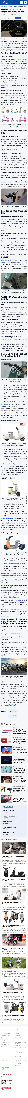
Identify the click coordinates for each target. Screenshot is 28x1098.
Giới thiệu (17, 1033)
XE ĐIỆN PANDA (16, 634)
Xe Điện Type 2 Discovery (9, 573)
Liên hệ (16, 1054)
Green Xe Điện (12, 711)
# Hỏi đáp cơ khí (8, 832)
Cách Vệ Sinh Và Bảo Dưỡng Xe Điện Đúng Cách (13, 993)
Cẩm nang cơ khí (16, 766)
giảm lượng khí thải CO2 (20, 59)
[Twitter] (12, 705)
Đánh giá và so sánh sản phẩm (19, 786)
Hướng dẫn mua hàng (5, 1033)
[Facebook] (4, 705)
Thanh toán (3, 1037)
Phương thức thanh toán (20, 1040)
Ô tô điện (15, 796)
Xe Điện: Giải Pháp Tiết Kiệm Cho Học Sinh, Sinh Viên (13, 903)
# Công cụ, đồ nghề (9, 827)
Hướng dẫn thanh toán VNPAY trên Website (19, 1052)
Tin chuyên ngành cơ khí (18, 747)
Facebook (19, 1063)
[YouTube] (15, 705)
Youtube (18, 1067)
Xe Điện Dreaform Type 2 (9, 464)
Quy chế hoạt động (19, 1045)
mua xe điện (23, 307)
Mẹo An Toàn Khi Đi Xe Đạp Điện (10, 971)
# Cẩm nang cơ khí (9, 810)
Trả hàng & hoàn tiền (5, 1042)
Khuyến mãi (17, 1035)
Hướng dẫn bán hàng (5, 1035)
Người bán (15, 757)
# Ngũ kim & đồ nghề (10, 816)
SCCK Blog (20, 45)
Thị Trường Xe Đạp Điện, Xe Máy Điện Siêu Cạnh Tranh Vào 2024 (13, 926)
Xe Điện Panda (5, 404)
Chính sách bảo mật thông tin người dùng (20, 1043)
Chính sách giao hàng (19, 1037)
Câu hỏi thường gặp (5, 1048)
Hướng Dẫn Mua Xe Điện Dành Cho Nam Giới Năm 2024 (13, 880)
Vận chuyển (3, 1040)
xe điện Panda (12, 716)
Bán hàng (15, 727)
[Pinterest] (9, 705)
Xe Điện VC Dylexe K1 (7, 518)
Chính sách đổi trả (4, 1046)
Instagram (19, 1065)
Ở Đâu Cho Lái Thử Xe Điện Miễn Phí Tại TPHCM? (12, 949)
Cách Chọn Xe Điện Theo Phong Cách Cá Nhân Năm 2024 (13, 857)
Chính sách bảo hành (5, 1044)
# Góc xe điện (7, 821)
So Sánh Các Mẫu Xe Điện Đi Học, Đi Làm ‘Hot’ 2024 (13, 1016)
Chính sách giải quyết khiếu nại (20, 1048)
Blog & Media (4, 6)
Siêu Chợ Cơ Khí (6, 260)
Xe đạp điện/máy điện (12, 6)
